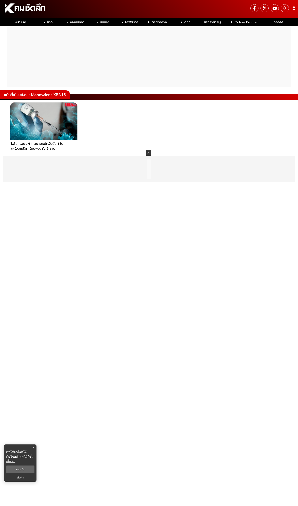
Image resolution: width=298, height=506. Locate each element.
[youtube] (275, 8)
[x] (264, 8)
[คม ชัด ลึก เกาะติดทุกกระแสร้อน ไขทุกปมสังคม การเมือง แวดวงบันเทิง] (149, 9)
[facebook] (254, 8)
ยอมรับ (20, 469)
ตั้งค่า (20, 477)
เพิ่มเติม (10, 461)
